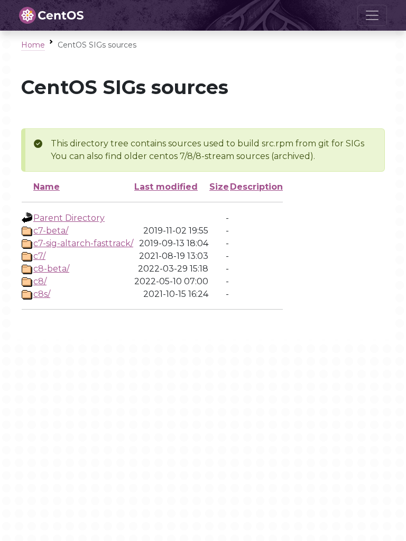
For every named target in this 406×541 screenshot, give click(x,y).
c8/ (40, 281)
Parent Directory (69, 218)
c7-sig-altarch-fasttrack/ (83, 243)
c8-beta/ (51, 269)
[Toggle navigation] (372, 15)
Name (46, 187)
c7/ (39, 256)
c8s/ (41, 294)
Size (219, 187)
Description (256, 187)
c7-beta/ (50, 231)
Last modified (166, 187)
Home (33, 45)
